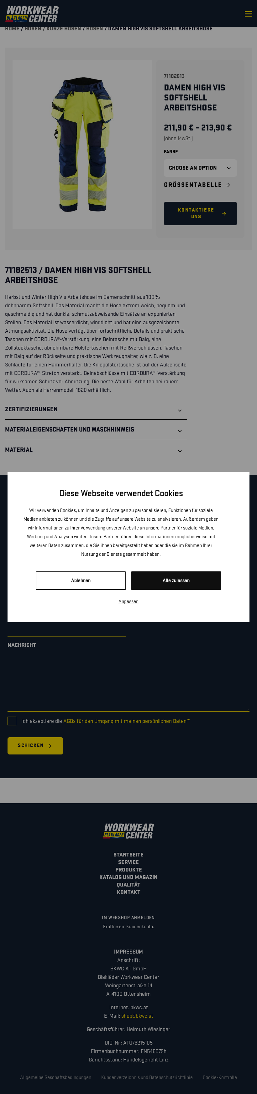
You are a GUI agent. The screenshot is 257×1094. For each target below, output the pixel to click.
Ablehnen (81, 581)
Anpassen (128, 602)
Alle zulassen (176, 581)
